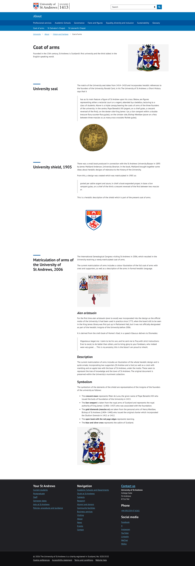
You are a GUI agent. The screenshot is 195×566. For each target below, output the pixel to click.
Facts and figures (95, 23)
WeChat (124, 540)
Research (81, 500)
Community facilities (86, 508)
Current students (40, 490)
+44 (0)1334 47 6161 (130, 510)
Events (80, 526)
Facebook (125, 522)
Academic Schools (63, 23)
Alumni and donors (85, 504)
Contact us (128, 486)
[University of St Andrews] (51, 6)
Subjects (81, 497)
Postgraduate (39, 493)
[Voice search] (154, 6)
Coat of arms (38, 28)
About (37, 16)
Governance (79, 23)
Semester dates (40, 500)
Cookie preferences (41, 560)
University (37, 34)
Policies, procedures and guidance (48, 508)
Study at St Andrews (86, 493)
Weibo (124, 544)
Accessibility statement (62, 560)
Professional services (42, 23)
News (79, 522)
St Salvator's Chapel (56, 28)
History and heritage (60, 34)
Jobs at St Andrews (41, 504)
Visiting (80, 515)
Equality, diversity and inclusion (120, 23)
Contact (80, 529)
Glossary (156, 23)
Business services (85, 511)
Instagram (125, 529)
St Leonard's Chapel (77, 28)
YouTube (125, 533)
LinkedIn (125, 536)
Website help (101, 560)
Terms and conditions (83, 560)
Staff (35, 497)
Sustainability (143, 23)
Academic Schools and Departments (93, 490)
